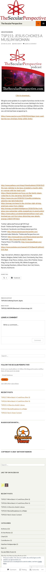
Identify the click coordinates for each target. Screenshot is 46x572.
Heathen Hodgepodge (8, 544)
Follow (5, 379)
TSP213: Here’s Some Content (11, 413)
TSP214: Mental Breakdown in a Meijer (14, 409)
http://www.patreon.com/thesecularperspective (25, 237)
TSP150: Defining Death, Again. (12, 299)
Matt (2, 548)
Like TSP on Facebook (10, 472)
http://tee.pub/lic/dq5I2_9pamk (21, 239)
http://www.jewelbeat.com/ (31, 242)
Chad (3, 536)
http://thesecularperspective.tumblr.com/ (22, 232)
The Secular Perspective (11, 23)
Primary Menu (43, 23)
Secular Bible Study (7, 552)
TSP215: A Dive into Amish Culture (13, 405)
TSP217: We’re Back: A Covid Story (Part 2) (15, 397)
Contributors (5, 540)
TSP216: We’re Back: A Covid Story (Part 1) (15, 401)
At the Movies (6, 533)
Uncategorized (7, 32)
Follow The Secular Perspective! (15, 365)
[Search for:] (23, 356)
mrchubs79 (18, 43)
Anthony (4, 529)
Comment (37, 340)
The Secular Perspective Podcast (12, 556)
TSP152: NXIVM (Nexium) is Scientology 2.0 (16, 307)
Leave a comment (30, 43)
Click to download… (23, 95)
